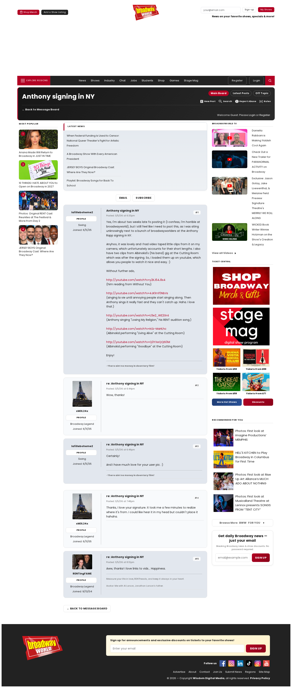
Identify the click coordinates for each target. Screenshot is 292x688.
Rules (267, 101)
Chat (122, 80)
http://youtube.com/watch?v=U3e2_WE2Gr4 (137, 315)
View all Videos (222, 253)
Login (256, 80)
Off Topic (261, 93)
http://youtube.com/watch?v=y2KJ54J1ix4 (135, 280)
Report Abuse (247, 101)
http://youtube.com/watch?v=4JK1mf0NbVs (137, 293)
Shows (95, 80)
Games (174, 80)
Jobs (134, 80)
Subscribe (143, 198)
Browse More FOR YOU (239, 523)
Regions (250, 672)
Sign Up (256, 648)
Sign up (261, 558)
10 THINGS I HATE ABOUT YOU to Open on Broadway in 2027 (38, 175)
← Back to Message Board (40, 109)
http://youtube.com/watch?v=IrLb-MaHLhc (136, 329)
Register (237, 80)
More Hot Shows (227, 402)
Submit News (233, 672)
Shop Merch (30, 12)
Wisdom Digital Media (208, 678)
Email (123, 198)
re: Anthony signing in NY (125, 383)
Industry (109, 80)
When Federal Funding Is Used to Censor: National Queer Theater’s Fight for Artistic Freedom (93, 140)
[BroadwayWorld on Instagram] (231, 663)
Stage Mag (191, 80)
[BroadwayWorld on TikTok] (248, 663)
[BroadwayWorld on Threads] (257, 663)
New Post (210, 101)
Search (227, 101)
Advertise (179, 672)
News (82, 80)
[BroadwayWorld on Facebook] (222, 663)
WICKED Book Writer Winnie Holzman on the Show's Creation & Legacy (262, 234)
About (192, 672)
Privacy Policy (260, 678)
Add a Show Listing (55, 12)
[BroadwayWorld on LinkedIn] (240, 663)
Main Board (218, 93)
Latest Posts (241, 93)
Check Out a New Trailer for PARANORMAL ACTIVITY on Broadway (261, 162)
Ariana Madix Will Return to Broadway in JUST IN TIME (36, 145)
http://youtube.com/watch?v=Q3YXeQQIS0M (138, 342)
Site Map (264, 672)
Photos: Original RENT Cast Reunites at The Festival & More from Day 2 (35, 208)
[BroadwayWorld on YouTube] (266, 663)
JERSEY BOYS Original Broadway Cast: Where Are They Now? (36, 242)
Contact (204, 672)
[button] (270, 80)
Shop (161, 80)
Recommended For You (227, 419)
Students (147, 80)
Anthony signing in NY (122, 211)
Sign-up (249, 9)
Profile (81, 218)
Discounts (258, 402)
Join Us (217, 672)
